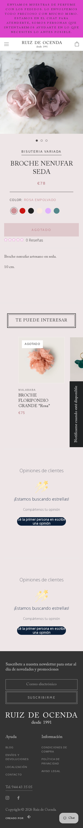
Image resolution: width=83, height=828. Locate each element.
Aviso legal (51, 771)
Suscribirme (42, 697)
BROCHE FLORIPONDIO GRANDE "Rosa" (34, 401)
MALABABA (27, 389)
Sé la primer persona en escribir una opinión (41, 521)
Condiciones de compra (54, 749)
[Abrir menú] (6, 44)
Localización (16, 767)
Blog (10, 747)
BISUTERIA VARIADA (41, 151)
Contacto (14, 774)
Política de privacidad (51, 761)
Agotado (41, 230)
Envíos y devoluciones (17, 757)
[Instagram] (7, 798)
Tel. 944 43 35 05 (19, 787)
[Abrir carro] (77, 44)
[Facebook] (18, 798)
